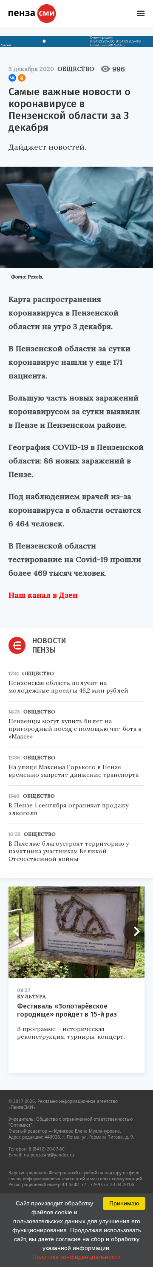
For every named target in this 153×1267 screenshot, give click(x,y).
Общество (75, 68)
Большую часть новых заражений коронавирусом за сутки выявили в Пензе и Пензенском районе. (74, 411)
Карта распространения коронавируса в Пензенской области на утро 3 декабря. (63, 312)
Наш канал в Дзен (43, 595)
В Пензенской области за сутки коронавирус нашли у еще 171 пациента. (69, 362)
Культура (31, 996)
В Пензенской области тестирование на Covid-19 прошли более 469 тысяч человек (74, 559)
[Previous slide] (19, 931)
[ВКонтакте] (12, 78)
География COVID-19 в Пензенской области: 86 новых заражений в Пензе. (76, 460)
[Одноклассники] (22, 78)
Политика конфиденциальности (76, 1256)
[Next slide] (133, 931)
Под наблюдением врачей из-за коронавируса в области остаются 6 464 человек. (74, 509)
